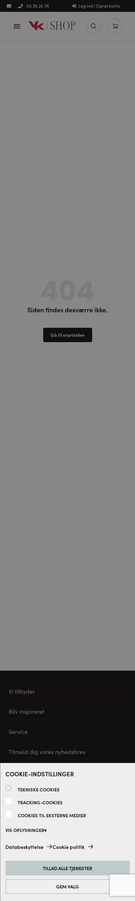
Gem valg (67, 886)
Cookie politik (69, 846)
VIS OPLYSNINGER (24, 830)
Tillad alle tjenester (67, 868)
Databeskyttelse (24, 846)
